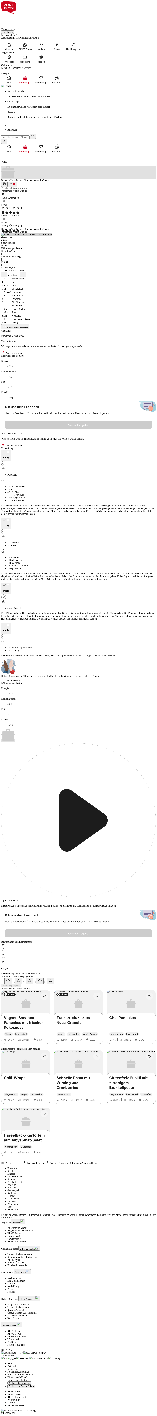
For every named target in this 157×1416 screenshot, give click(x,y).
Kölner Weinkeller (16, 1344)
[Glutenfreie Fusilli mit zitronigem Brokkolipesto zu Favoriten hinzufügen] (149, 1056)
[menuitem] (9, 46)
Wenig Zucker (20, 188)
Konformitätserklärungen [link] (19, 1383)
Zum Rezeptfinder (14, 353)
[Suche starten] (33, 136)
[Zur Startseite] (11, 19)
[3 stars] (29, 981)
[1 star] (8, 981)
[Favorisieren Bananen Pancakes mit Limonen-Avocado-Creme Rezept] (12, 184)
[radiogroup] (78, 981)
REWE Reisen (14, 1331)
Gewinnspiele (14, 1239)
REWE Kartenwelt (16, 1336)
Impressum (12, 1369)
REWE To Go (14, 1333)
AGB (10, 1363)
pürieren (80, 508)
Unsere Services (15, 1236)
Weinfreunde (13, 1339)
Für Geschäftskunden (17, 1265)
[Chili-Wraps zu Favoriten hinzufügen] (44, 1056)
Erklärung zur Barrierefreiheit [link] (21, 1386)
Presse (10, 1289)
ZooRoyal (12, 1342)
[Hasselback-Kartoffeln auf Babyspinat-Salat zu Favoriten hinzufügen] (44, 1113)
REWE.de (6, 1163)
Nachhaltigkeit (14, 1278)
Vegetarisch (7, 188)
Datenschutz (13, 1366)
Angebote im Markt (16, 1228)
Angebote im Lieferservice (20, 1230)
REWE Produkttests (17, 1241)
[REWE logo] (6, 86)
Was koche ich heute (17, 1315)
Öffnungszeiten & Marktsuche (22, 1312)
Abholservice (13, 1260)
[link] (81, 94)
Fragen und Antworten (18, 1304)
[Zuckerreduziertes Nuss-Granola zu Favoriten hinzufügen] (97, 996)
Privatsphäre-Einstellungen (20, 1374)
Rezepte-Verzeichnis (17, 1310)
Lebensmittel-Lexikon (18, 1307)
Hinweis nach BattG (17, 1377)
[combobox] (15, 137)
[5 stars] (50, 981)
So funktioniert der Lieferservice (23, 1257)
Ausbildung (13, 1286)
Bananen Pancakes (36, 1163)
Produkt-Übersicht (16, 1262)
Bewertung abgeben (11, 986)
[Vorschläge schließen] (4, 141)
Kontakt (11, 1292)
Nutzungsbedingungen (18, 1371)
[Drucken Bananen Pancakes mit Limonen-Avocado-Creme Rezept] (4, 184)
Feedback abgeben (78, 425)
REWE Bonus (14, 1233)
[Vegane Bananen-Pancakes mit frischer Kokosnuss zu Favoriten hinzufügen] (44, 996)
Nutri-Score (13, 1318)
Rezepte (19, 1163)
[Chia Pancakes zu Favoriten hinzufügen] (149, 996)
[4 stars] (40, 981)
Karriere (11, 1283)
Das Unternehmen (16, 1280)
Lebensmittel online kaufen (20, 1254)
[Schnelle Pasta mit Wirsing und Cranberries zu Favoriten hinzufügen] (97, 1056)
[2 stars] (18, 981)
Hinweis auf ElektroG (18, 1380)
